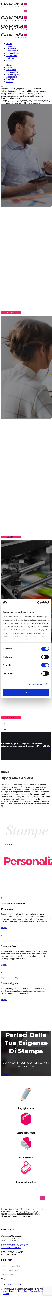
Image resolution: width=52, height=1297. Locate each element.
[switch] (45, 657)
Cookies (6, 1293)
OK (26, 692)
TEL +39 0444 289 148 (11, 1247)
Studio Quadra (30, 1291)
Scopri (4, 927)
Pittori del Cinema (14, 1284)
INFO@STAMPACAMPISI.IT (14, 1245)
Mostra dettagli (36, 684)
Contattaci (5, 1074)
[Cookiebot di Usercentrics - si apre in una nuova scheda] (37, 603)
